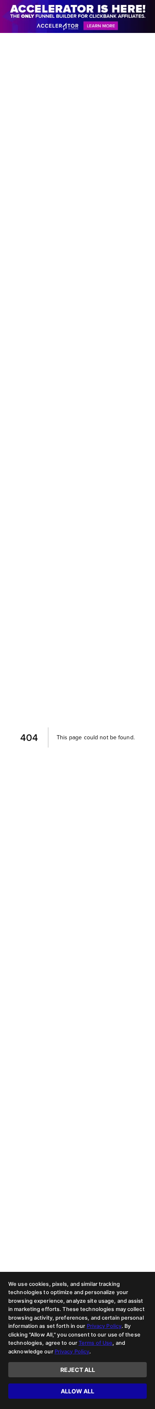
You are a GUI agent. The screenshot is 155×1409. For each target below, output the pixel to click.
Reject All (77, 1369)
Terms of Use (95, 1343)
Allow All (77, 1391)
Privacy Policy (104, 1326)
